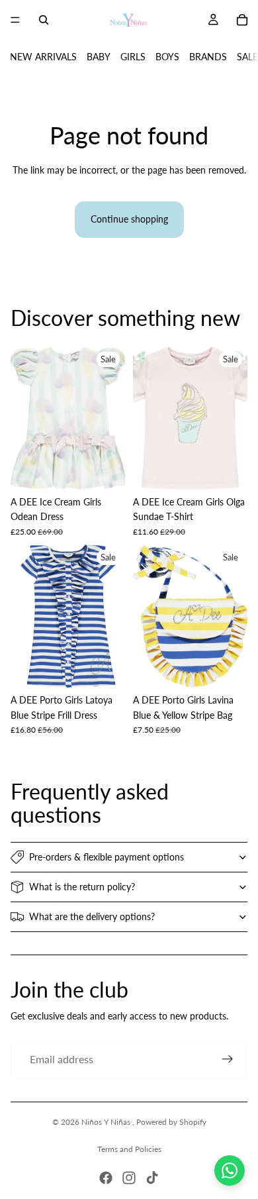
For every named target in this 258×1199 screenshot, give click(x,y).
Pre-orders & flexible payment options (106, 856)
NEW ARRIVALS (43, 56)
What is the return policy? (82, 886)
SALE (247, 56)
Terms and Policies (129, 1149)
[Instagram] (129, 1178)
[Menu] (15, 20)
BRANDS (208, 56)
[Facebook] (106, 1178)
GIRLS (133, 56)
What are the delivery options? (92, 916)
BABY (98, 56)
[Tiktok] (152, 1178)
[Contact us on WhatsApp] (229, 1170)
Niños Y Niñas (106, 1122)
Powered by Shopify (171, 1122)
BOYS (167, 56)
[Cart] (242, 19)
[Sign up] (227, 1059)
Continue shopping (129, 219)
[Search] (43, 19)
